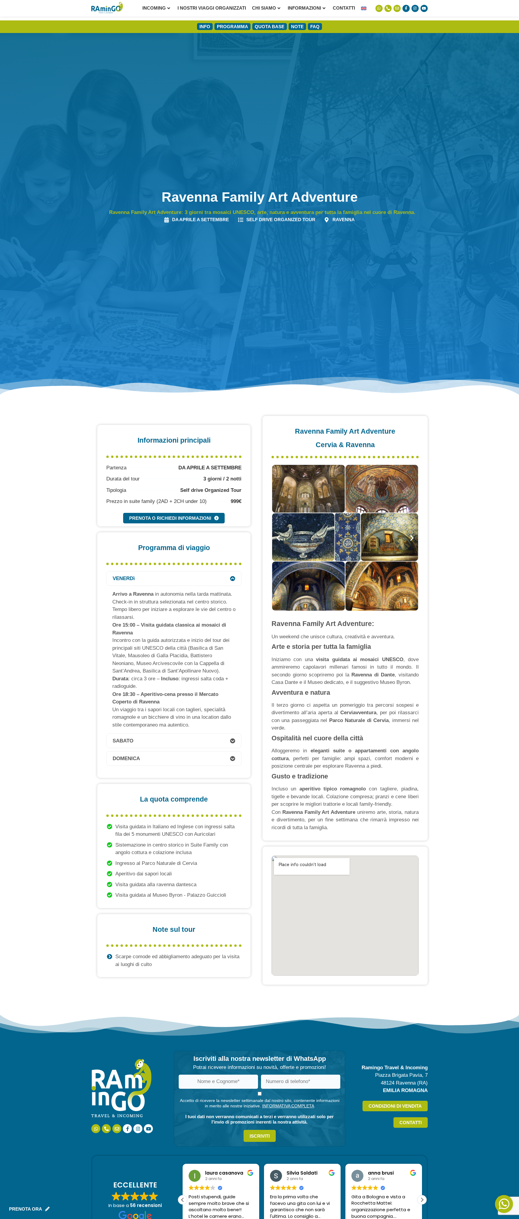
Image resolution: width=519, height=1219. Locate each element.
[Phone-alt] (388, 8)
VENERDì (124, 578)
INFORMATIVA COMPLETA (288, 1105)
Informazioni (304, 8)
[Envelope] (397, 8)
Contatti (344, 8)
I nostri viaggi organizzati (212, 8)
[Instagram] (415, 8)
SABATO (123, 741)
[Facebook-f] (406, 8)
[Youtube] (424, 8)
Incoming (154, 8)
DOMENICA (126, 758)
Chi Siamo (264, 8)
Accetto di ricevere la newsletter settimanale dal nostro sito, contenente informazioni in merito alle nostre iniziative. (259, 1103)
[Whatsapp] (379, 8)
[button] (173, 578)
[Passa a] (363, 8)
